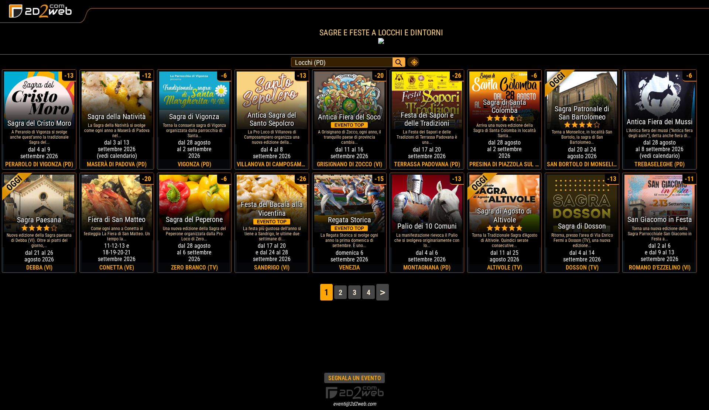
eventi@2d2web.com (354, 404)
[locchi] (413, 60)
